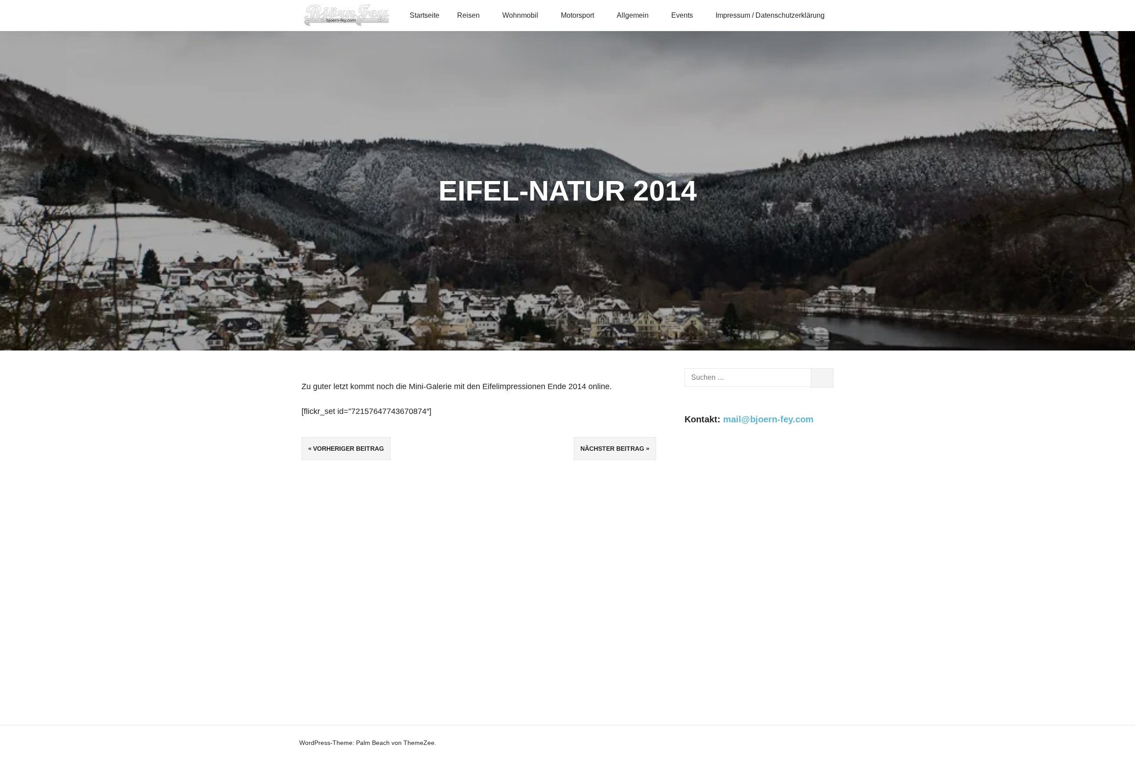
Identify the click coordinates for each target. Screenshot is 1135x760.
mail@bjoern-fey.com (768, 419)
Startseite (424, 15)
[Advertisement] (759, 513)
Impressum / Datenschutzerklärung (770, 15)
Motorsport (577, 15)
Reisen (468, 15)
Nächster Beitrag (612, 448)
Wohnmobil (520, 15)
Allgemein (633, 15)
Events (682, 15)
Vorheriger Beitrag (348, 448)
